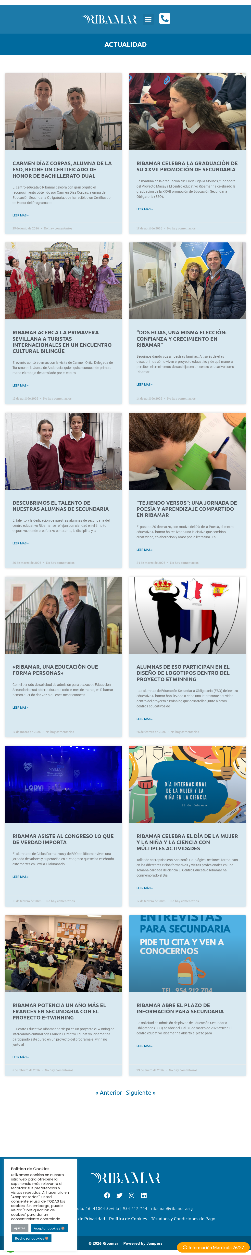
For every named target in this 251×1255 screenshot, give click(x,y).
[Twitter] (119, 1195)
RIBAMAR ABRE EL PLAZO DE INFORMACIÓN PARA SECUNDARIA (180, 1008)
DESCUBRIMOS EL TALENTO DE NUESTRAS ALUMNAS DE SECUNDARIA (61, 505)
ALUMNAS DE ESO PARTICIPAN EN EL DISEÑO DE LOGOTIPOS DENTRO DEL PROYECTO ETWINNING (183, 672)
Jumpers (155, 1243)
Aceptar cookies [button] (47, 1228)
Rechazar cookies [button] (30, 1238)
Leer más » (21, 215)
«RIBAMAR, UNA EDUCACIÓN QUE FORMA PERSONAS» (55, 669)
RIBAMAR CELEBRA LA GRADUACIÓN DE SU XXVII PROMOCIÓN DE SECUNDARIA (187, 166)
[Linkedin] (144, 1195)
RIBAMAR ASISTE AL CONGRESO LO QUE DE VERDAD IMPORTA (63, 839)
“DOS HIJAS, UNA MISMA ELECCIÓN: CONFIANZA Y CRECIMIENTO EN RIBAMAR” (181, 338)
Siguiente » (141, 1092)
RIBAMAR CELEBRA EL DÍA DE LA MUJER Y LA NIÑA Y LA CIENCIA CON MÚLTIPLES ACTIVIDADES (187, 842)
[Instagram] (132, 1195)
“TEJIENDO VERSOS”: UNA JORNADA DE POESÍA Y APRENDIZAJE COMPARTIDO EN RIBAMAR (187, 508)
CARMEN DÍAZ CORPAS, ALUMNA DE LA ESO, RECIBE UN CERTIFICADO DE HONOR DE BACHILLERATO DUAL (62, 169)
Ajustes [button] (19, 1228)
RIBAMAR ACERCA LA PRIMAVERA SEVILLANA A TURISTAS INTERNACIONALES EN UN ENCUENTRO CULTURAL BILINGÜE (62, 341)
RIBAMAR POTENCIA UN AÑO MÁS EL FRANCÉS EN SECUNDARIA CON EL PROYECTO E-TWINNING (59, 1011)
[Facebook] (107, 1195)
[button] (148, 19)
